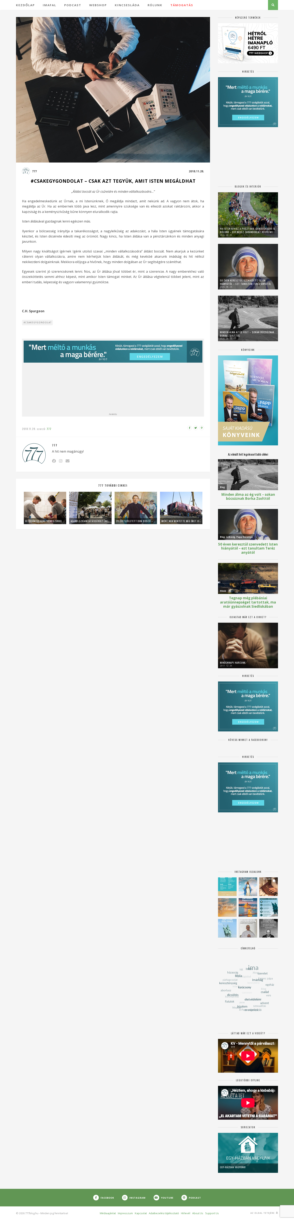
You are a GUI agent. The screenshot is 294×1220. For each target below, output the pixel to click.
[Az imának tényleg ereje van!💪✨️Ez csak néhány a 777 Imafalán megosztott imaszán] (227, 886)
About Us (197, 1213)
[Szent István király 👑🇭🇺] (268, 907)
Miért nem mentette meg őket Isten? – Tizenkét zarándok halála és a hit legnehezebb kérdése (181, 521)
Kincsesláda (127, 5)
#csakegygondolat (38, 322)
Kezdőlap (25, 5)
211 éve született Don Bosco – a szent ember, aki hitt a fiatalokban (136, 521)
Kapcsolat (141, 1213)
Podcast (72, 5)
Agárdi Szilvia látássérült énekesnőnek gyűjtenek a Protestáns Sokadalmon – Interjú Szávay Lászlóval (90, 521)
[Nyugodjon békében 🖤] (268, 928)
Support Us (212, 1213)
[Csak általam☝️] (248, 886)
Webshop (98, 5)
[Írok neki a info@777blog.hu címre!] (67, 461)
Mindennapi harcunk (233, 662)
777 (34, 171)
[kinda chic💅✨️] (268, 886)
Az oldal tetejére (262, 1213)
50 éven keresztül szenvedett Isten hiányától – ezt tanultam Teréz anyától (245, 282)
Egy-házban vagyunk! (233, 1167)
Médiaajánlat (108, 1213)
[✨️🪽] (227, 907)
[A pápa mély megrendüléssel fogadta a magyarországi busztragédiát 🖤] (248, 928)
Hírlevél (185, 1213)
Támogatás (181, 5)
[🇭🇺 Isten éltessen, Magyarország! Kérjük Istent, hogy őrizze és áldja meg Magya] (248, 907)
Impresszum (125, 1213)
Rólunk (155, 5)
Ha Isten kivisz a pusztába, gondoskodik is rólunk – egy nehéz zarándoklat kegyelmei (247, 230)
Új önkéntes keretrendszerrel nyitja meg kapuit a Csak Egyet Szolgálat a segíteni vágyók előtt (45, 521)
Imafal (49, 5)
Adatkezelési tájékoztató (164, 1213)
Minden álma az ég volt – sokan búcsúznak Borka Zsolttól (247, 333)
